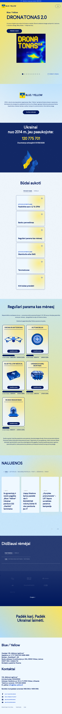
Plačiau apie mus (31, 116)
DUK (25, 711)
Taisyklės (18, 711)
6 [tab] (31, 77)
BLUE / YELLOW (11, 6)
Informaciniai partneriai (15, 563)
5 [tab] (30, 77)
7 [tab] (33, 77)
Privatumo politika (7, 711)
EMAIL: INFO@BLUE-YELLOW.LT (10, 700)
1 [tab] (22, 77)
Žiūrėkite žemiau (54, 78)
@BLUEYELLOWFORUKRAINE (10, 703)
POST (33, 475)
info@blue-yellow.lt (16, 689)
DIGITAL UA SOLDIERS (31, 630)
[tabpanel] (31, 37)
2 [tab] (24, 77)
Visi (6, 475)
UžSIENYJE (40, 475)
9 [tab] (37, 77)
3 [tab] (26, 77)
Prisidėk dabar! (14, 31)
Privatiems (27, 195)
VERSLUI (36, 195)
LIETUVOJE (12, 475)
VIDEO (47, 475)
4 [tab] (28, 77)
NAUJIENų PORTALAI (24, 475)
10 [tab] (39, 77)
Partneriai (9, 556)
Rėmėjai (17, 556)
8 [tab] (35, 77)
